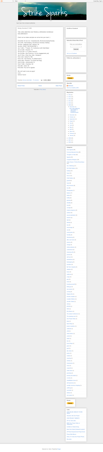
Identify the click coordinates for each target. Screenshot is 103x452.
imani (68, 281)
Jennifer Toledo (70, 301)
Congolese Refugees (72, 159)
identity (68, 222)
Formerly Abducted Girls (72, 152)
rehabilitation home (71, 380)
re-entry (69, 377)
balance (69, 192)
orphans (69, 212)
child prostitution (70, 247)
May (71, 127)
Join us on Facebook (72, 53)
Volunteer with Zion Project (73, 415)
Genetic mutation (71, 296)
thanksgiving (70, 262)
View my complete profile (73, 87)
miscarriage (69, 227)
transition (69, 264)
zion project (69, 395)
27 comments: (36, 80)
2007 (69, 140)
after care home (70, 239)
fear (68, 341)
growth (68, 180)
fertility (68, 197)
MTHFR (69, 306)
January (72, 135)
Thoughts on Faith (71, 154)
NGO (68, 308)
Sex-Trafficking (70, 165)
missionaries (70, 363)
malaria (68, 355)
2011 (69, 100)
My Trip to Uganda (71, 267)
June (71, 125)
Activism (69, 217)
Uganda (69, 157)
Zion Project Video (71, 318)
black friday (69, 323)
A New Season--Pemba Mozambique (75, 162)
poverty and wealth (71, 375)
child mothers (70, 333)
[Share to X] (47, 80)
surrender (69, 390)
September (72, 119)
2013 (69, 96)
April (71, 129)
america (69, 242)
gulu (68, 279)
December (72, 106)
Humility (69, 234)
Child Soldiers (70, 178)
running (68, 291)
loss (68, 225)
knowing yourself (71, 284)
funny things (70, 343)
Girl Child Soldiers (71, 168)
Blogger (59, 449)
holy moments (70, 185)
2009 (69, 105)
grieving (69, 200)
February (72, 133)
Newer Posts (21, 85)
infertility (69, 202)
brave (68, 271)
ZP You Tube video (71, 420)
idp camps (69, 350)
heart (68, 183)
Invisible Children (71, 299)
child (68, 331)
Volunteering (70, 237)
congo (68, 276)
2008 (69, 138)
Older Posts (59, 85)
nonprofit (69, 368)
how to (68, 175)
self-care (69, 257)
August (71, 121)
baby (68, 321)
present (68, 254)
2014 (69, 94)
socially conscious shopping (73, 385)
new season (69, 289)
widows (68, 392)
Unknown (70, 85)
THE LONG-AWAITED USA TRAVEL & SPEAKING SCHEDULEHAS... (74, 110)
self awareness (70, 382)
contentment (70, 249)
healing (68, 170)
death (68, 338)
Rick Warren (70, 311)
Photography (70, 190)
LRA (68, 304)
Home (40, 85)
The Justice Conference (72, 313)
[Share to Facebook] (48, 80)
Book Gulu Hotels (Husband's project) (76, 429)
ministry (68, 360)
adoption (69, 269)
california (69, 274)
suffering (69, 387)
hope (68, 173)
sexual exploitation (71, 215)
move (68, 365)
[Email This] (44, 80)
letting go (69, 286)
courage (69, 207)
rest (68, 230)
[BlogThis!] (45, 80)
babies (68, 195)
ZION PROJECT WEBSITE (73, 418)
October (72, 117)
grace (68, 345)
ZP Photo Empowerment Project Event (76, 431)
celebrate (69, 328)
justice (68, 353)
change (68, 244)
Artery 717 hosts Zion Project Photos (75, 436)
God (68, 205)
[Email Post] (41, 80)
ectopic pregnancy (71, 210)
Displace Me (70, 294)
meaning (69, 358)
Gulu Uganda (70, 149)
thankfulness (70, 259)
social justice (70, 232)
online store (69, 370)
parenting (69, 373)
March (71, 131)
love (68, 188)
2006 (69, 142)
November (72, 114)
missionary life (70, 252)
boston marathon (71, 326)
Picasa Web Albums (71, 434)
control (68, 336)
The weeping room (71, 316)
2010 (69, 103)
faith (68, 220)
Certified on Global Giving (73, 426)
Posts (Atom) (43, 89)
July (71, 123)
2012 (69, 98)
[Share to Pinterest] (50, 80)
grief (68, 348)
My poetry (69, 439)
